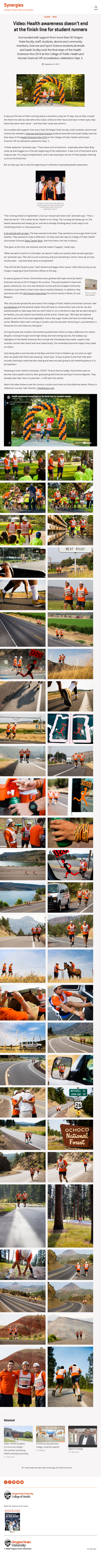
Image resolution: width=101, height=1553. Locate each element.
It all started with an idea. (16, 233)
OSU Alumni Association (35, 293)
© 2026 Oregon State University (17, 1548)
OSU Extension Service (64, 1468)
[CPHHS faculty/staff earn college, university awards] (50, 1434)
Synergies (13, 5)
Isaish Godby (29, 1468)
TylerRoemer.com (45, 388)
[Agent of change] (82, 1436)
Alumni (47, 17)
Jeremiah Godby (40, 1468)
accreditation (11, 307)
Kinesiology (51, 1468)
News (54, 17)
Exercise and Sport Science (39, 133)
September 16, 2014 (52, 64)
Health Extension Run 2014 (34, 137)
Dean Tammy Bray (34, 240)
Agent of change (75, 1448)
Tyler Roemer (90, 295)
